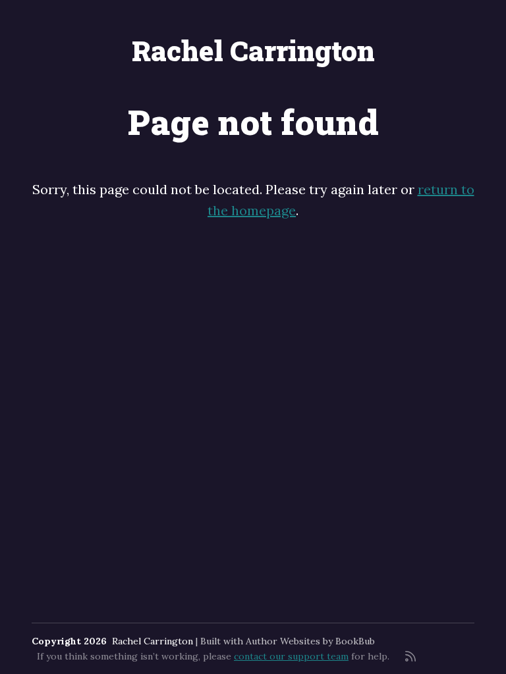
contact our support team (291, 656)
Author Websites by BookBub (310, 641)
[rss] (410, 656)
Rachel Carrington (253, 50)
